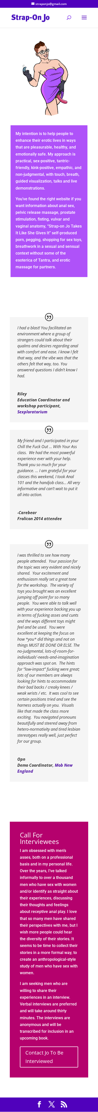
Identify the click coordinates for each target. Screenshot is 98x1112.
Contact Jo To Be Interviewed (44, 1056)
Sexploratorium (32, 412)
